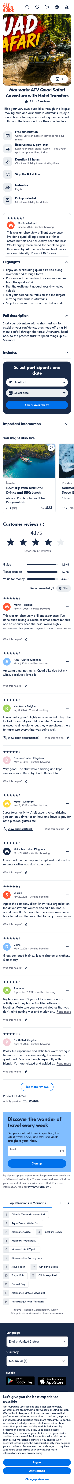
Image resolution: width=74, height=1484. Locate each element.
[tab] (27, 1203)
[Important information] (67, 424)
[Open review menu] (67, 607)
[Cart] (47, 8)
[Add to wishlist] (51, 447)
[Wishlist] (37, 8)
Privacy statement (38, 1187)
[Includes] (67, 352)
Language (13, 1332)
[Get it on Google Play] (20, 1381)
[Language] (57, 7)
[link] (29, 478)
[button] (37, 101)
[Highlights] (67, 262)
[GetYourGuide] (8, 7)
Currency (12, 1352)
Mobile (10, 1373)
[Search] (27, 7)
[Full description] (67, 316)
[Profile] (67, 8)
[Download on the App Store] (52, 1381)
